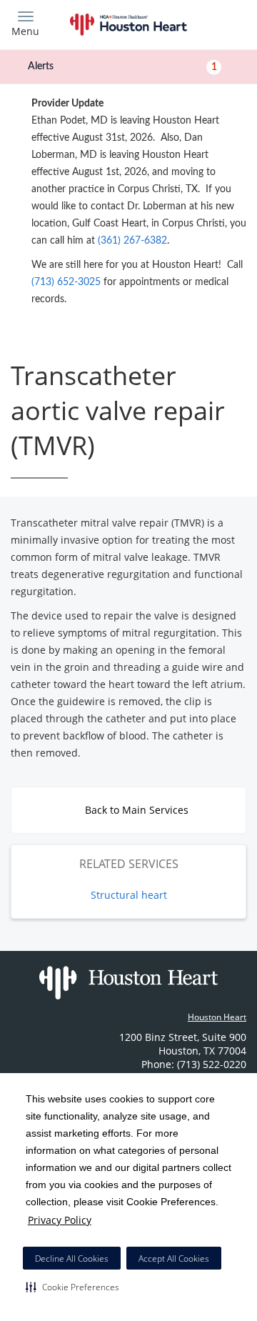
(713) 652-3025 (66, 282)
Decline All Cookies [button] (72, 1258)
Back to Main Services (135, 810)
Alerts (122, 66)
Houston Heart (217, 1017)
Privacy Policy (59, 1220)
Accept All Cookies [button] (173, 1258)
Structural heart (129, 895)
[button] (72, 1286)
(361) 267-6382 (132, 241)
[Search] (217, 23)
